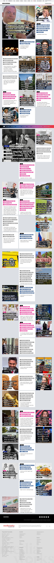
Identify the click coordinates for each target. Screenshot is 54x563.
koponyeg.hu (39, 551)
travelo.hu (21, 558)
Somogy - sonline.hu (5, 550)
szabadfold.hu (21, 535)
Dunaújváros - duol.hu (5, 540)
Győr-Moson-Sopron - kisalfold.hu (7, 542)
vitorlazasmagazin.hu (40, 531)
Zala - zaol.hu (4, 556)
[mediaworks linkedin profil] (49, 526)
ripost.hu (38, 540)
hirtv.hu (20, 536)
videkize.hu (38, 533)
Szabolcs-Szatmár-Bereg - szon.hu (8, 551)
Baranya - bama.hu (5, 535)
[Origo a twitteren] (42, 517)
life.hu (38, 543)
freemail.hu (38, 549)
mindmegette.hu (22, 556)
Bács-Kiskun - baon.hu (6, 533)
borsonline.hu (39, 539)
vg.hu (20, 542)
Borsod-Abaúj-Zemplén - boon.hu (7, 537)
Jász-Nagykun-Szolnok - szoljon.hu (8, 546)
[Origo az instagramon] (44, 517)
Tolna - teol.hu (4, 552)
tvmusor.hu (38, 534)
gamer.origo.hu (21, 553)
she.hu (38, 544)
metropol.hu (39, 542)
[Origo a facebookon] (40, 517)
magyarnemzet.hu (22, 533)
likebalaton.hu (21, 554)
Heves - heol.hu (4, 545)
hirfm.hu (38, 560)
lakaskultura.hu (21, 551)
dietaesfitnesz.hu (22, 559)
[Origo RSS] (48, 517)
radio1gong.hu (39, 558)
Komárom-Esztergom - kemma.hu (7, 547)
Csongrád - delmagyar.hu (6, 538)
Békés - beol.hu (4, 536)
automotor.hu (21, 550)
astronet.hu (21, 549)
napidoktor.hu (21, 555)
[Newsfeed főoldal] (6, 517)
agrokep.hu (21, 544)
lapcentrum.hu (39, 553)
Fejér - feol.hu (4, 541)
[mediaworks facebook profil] (47, 526)
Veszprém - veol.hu (5, 555)
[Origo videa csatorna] (46, 517)
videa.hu (38, 552)
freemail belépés (48, 3)
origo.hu (20, 537)
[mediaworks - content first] (8, 526)
